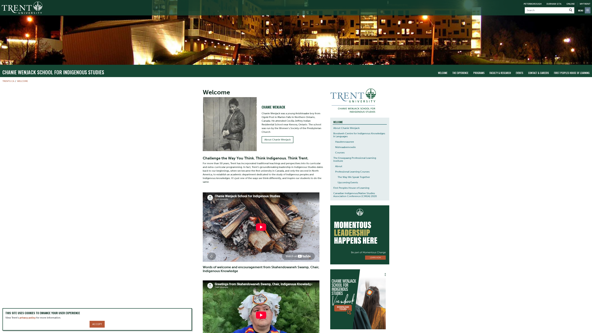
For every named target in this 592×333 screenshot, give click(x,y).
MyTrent (585, 3)
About (338, 166)
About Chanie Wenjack (277, 139)
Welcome (442, 73)
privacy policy (28, 317)
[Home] (22, 8)
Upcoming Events (348, 182)
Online (570, 3)
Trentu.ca (8, 81)
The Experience (460, 73)
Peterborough (533, 3)
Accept (97, 324)
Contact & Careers (538, 73)
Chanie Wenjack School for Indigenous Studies (53, 72)
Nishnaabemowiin (345, 147)
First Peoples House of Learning (572, 73)
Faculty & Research (500, 73)
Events (519, 73)
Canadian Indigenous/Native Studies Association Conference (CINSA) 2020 (355, 195)
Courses (340, 152)
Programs (479, 73)
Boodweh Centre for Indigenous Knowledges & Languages (359, 135)
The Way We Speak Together (354, 177)
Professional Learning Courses (352, 171)
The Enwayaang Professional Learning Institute (354, 159)
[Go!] (570, 10)
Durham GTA (554, 3)
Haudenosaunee (344, 141)
